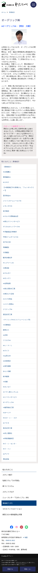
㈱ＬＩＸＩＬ (7, 345)
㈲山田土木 (7, 356)
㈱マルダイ (7, 273)
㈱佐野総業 (7, 283)
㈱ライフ (6, 350)
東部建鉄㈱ (7, 177)
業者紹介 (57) (7, 503)
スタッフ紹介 (7, 475)
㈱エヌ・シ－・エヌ (10, 418)
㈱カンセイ (7, 387)
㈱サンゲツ (7, 278)
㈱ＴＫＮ (6, 423)
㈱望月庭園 (7, 366)
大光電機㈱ (7, 172)
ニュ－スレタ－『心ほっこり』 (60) (16, 497)
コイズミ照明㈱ (8, 304)
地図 (26, 537)
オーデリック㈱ (8, 402)
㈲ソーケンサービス (10, 397)
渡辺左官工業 (7, 314)
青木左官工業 (7, 428)
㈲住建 (5, 381)
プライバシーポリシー (21, 562)
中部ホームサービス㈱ (10, 237)
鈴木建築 (6, 376)
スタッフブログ (8, 492)
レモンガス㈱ (7, 206)
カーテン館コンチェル (10, 392)
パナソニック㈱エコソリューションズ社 (16, 319)
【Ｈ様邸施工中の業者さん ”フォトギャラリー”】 (18, 189)
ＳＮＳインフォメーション (12, 509)
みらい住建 (7, 371)
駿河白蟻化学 (7, 257)
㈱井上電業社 (7, 433)
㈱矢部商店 (7, 361)
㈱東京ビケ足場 (8, 294)
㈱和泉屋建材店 (8, 438)
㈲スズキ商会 (7, 299)
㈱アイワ (6, 454)
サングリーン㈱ (8, 263)
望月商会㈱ (7, 195)
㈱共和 (5, 335)
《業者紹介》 (7, 167)
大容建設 (6, 252)
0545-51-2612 (10, 540)
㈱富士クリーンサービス (11, 221)
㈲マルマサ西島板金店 (10, 216)
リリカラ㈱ (7, 340)
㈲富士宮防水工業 (9, 288)
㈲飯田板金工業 (8, 407)
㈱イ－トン (7, 449)
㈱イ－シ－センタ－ (10, 443)
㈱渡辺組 (6, 268)
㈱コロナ (6, 182)
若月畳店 (6, 211)
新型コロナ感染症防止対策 (12, 514)
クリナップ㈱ (7, 309)
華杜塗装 (6, 459)
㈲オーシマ (7, 412)
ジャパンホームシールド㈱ (12, 201)
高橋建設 (6, 247)
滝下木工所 (7, 242)
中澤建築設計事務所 (10, 232)
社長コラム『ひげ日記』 (11, 480)
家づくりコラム (8, 486)
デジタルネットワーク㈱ (11, 226)
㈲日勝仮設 (7, 325)
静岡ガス (6, 330)
